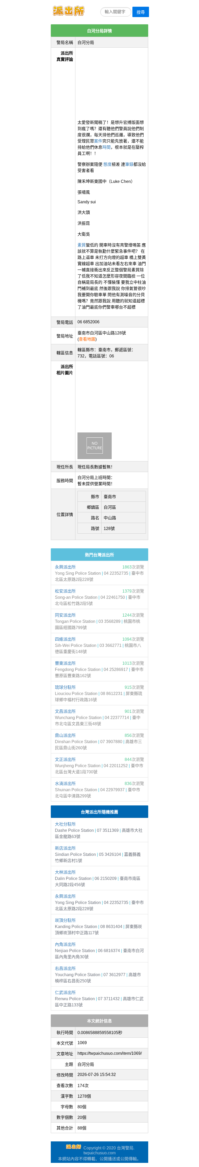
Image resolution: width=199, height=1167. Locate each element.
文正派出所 (65, 759)
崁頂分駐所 (65, 920)
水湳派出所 (65, 783)
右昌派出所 (65, 968)
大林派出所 (65, 872)
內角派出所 (65, 944)
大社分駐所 (65, 824)
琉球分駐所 (65, 687)
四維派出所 (65, 639)
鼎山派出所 (65, 735)
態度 (107, 164)
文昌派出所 (65, 711)
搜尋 (141, 12)
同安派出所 (65, 615)
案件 (98, 141)
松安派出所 (65, 591)
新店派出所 (65, 848)
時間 (106, 147)
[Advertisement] (111, 82)
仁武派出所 (65, 992)
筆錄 (129, 164)
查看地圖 (87, 339)
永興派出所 (65, 567)
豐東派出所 (65, 663)
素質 (81, 245)
